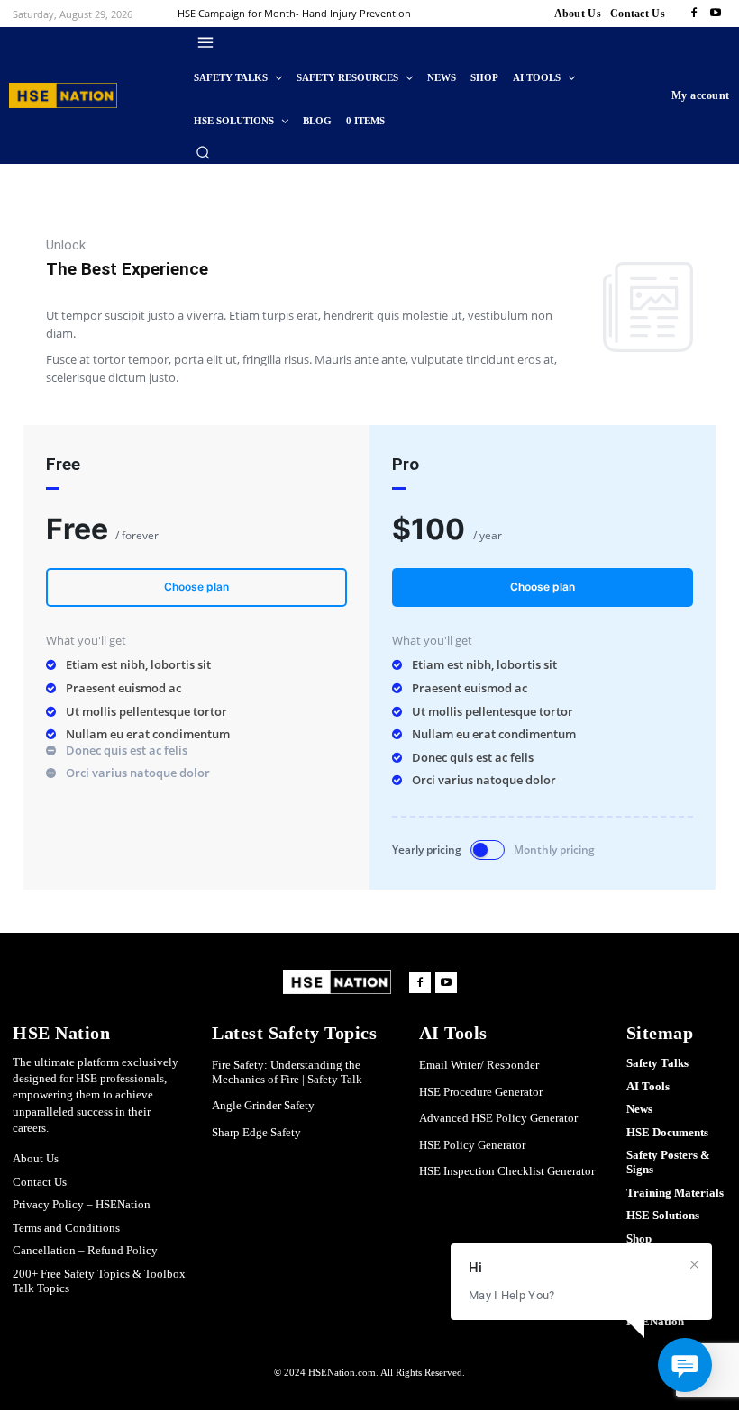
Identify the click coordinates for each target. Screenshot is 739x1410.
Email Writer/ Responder (479, 1064)
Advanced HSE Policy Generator (498, 1118)
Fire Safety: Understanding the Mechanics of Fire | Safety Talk (287, 1072)
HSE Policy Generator (472, 1145)
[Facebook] (694, 13)
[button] (203, 152)
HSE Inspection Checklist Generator (507, 1171)
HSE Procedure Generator (481, 1091)
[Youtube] (715, 13)
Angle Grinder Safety (263, 1105)
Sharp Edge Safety (256, 1132)
